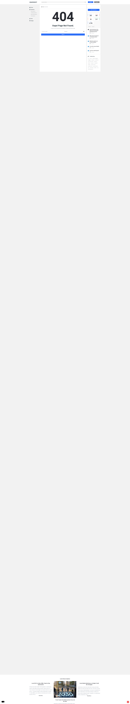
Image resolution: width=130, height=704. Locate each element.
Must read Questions (34, 14)
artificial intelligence (95, 58)
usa (97, 67)
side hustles (91, 67)
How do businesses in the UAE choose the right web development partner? (94, 30)
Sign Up (96, 2)
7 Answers (92, 43)
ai (88, 58)
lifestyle (89, 64)
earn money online (90, 61)
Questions (32, 9)
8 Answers (92, 33)
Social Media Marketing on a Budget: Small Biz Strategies (89, 684)
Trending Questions (34, 12)
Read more (41, 695)
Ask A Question (93, 9)
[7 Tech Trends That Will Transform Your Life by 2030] (65, 689)
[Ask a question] (128, 702)
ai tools (91, 58)
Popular (89, 26)
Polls (32, 18)
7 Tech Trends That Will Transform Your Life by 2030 (65, 700)
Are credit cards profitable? (94, 46)
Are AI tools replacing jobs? (94, 50)
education (95, 61)
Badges (32, 20)
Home (32, 7)
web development (90, 69)
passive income (93, 64)
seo (88, 67)
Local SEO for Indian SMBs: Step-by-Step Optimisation (41, 684)
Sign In (90, 2)
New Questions (33, 11)
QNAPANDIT (33, 2)
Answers (93, 26)
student (95, 67)
